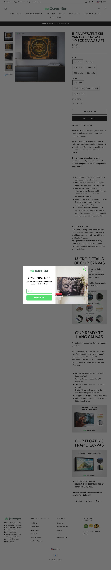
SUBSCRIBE (39, 298)
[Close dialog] (85, 268)
